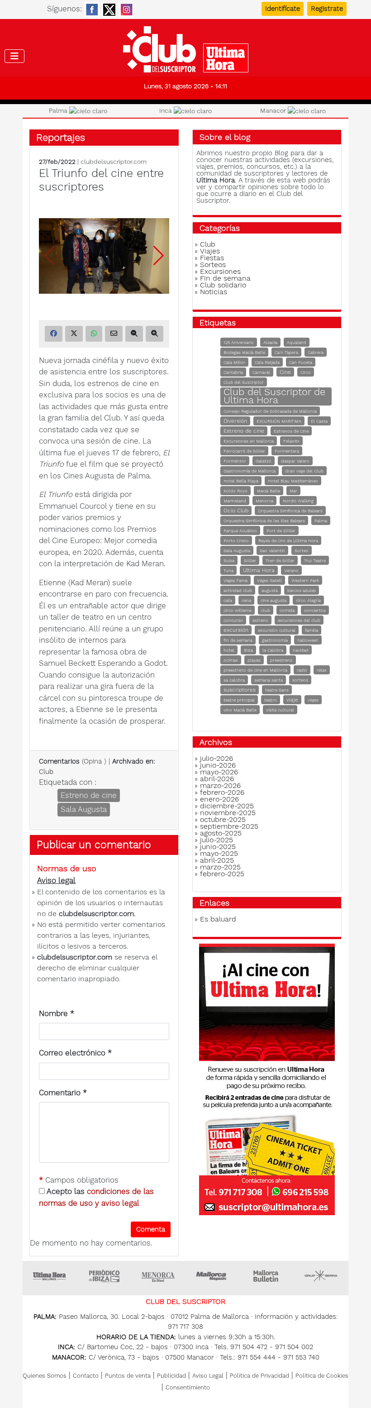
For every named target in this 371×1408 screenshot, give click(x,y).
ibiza (248, 650)
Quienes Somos (45, 1375)
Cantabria (233, 372)
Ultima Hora (259, 570)
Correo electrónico (75, 1052)
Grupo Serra (321, 1276)
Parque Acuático (240, 530)
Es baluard (218, 919)
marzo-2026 (220, 785)
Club (46, 772)
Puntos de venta (128, 1375)
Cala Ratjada (267, 362)
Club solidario (223, 285)
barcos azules (301, 590)
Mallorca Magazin (212, 1276)
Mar (293, 490)
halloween (308, 640)
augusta (270, 590)
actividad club (238, 590)
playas (254, 660)
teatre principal (239, 699)
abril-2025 (217, 860)
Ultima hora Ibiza (104, 1276)
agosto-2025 (221, 833)
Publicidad (171, 1375)
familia (311, 630)
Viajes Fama (235, 580)
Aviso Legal (208, 1375)
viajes (313, 699)
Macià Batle (268, 490)
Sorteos (213, 264)
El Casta (319, 421)
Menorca (264, 500)
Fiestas (212, 257)
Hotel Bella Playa (241, 480)
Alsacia (270, 342)
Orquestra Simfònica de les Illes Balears (264, 520)
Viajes (210, 251)
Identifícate (282, 9)
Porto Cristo (236, 540)
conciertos (315, 610)
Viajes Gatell (269, 580)
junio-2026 (218, 765)
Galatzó (263, 460)
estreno (260, 620)
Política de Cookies (321, 1375)
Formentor (235, 460)
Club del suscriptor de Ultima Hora (185, 49)
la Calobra (272, 650)
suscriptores (240, 690)
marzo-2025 (220, 867)
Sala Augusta (84, 809)
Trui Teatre (315, 560)
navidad (301, 650)
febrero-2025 (222, 873)
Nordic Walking (298, 500)
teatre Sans (277, 689)
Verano (291, 570)
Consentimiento (188, 1387)
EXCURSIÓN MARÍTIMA (279, 421)
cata (228, 600)
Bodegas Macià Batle (244, 352)
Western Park (305, 580)
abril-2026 (217, 778)
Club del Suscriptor (244, 382)
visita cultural (280, 709)
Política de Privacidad (259, 1375)
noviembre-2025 (228, 812)
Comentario (63, 1092)
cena (246, 600)
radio (302, 670)
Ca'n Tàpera (286, 352)
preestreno (281, 660)
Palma (320, 520)
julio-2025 (216, 839)
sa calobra (234, 680)
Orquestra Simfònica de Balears (290, 510)
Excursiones (220, 271)
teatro (270, 699)
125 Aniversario (239, 342)
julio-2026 (216, 758)
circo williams (238, 610)
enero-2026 (219, 799)
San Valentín (272, 550)
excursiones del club (299, 620)
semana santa (268, 680)
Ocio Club (236, 510)
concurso (233, 620)
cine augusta (273, 600)
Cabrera (315, 352)
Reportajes (60, 137)
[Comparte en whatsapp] (94, 334)
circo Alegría (308, 600)
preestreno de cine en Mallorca (255, 670)
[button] (158, 256)
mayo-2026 (219, 772)
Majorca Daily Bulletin (267, 1276)
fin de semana (238, 640)
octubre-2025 (223, 819)
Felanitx (291, 441)
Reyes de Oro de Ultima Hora (288, 540)
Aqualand (296, 342)
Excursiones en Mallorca (249, 441)
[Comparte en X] (74, 334)
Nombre (56, 1013)
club (265, 610)
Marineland (235, 500)
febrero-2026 (222, 792)
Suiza (229, 560)
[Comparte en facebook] (53, 334)
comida (287, 610)
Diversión (235, 421)
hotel (229, 650)
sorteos (300, 680)
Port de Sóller (280, 530)
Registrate (327, 9)
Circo (305, 372)
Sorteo (302, 550)
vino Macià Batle (240, 709)
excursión (236, 630)
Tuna (228, 570)
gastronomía (275, 640)
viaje (292, 700)
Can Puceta (300, 362)
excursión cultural (276, 630)
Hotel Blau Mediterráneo (293, 480)
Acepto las (96, 1197)
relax (322, 670)
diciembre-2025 (227, 806)
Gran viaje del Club (304, 470)
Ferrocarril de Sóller (244, 451)
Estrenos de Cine (291, 431)
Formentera (287, 451)
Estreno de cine (89, 795)
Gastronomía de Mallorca (250, 470)
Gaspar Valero (295, 460)
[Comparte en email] (114, 334)
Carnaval (261, 372)
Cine (285, 372)
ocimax (231, 660)
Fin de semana (225, 278)
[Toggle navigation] (14, 56)
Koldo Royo (235, 490)
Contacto (86, 1375)
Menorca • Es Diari (158, 1276)
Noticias (213, 291)
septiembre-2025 (229, 826)
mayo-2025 (219, 853)
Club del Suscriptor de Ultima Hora (274, 396)
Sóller (250, 560)
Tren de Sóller (280, 560)
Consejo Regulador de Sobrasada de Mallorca (270, 411)
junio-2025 (218, 846)
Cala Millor (234, 362)
